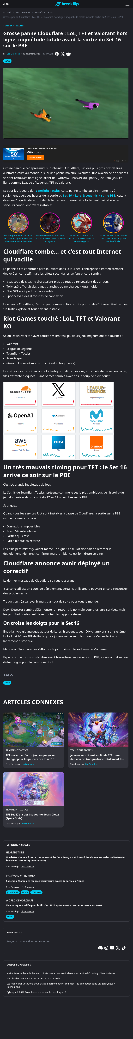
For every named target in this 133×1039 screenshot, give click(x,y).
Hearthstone (15, 852)
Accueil (7, 12)
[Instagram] (106, 947)
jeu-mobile (12, 892)
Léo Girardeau (13, 53)
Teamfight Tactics (44, 12)
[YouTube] (112, 947)
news (7, 61)
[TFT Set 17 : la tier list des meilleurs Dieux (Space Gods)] (33, 800)
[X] (62, 53)
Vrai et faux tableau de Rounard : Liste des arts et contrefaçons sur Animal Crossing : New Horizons (61, 973)
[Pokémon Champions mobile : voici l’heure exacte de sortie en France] (66, 885)
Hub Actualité (23, 12)
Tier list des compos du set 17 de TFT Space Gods (33, 978)
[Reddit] (68, 53)
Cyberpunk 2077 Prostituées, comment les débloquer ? (36, 992)
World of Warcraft (19, 900)
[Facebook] (56, 53)
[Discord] (100, 947)
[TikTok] (123, 947)
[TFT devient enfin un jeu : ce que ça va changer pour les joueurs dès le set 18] (33, 740)
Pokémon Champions (21, 876)
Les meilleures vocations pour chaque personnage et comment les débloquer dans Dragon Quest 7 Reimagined (61, 985)
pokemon (36, 892)
